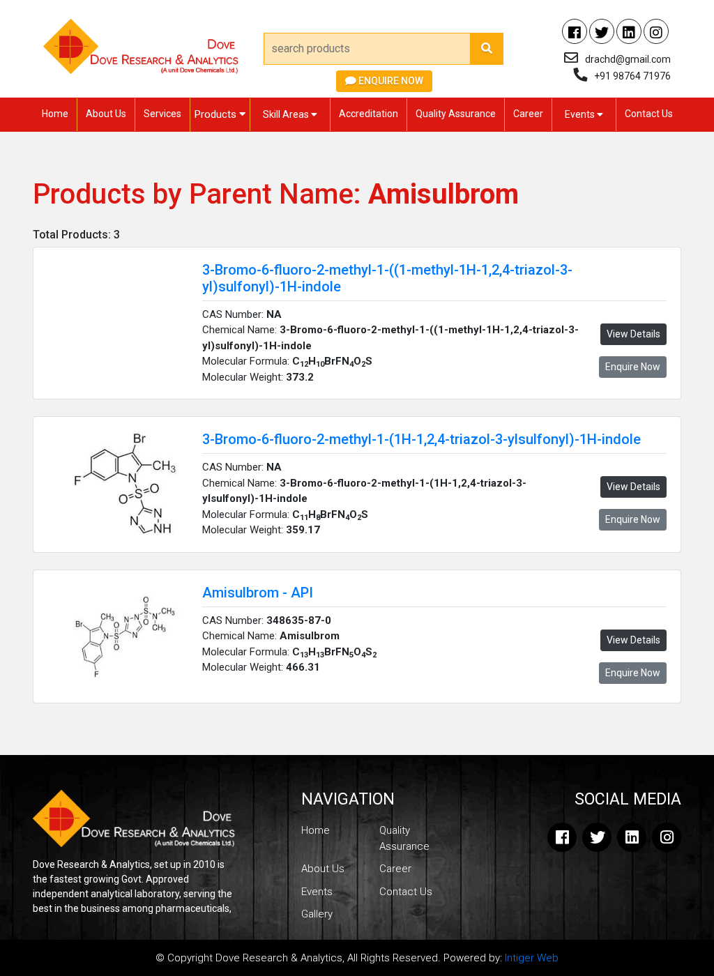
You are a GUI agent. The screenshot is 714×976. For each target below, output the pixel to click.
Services (162, 113)
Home (55, 113)
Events (581, 114)
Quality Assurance (456, 113)
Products (217, 114)
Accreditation (368, 113)
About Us (106, 113)
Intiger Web (532, 958)
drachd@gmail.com (628, 59)
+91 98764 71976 (632, 76)
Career (528, 113)
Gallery (317, 914)
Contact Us (649, 113)
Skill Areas (287, 114)
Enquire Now (389, 80)
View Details (633, 334)
